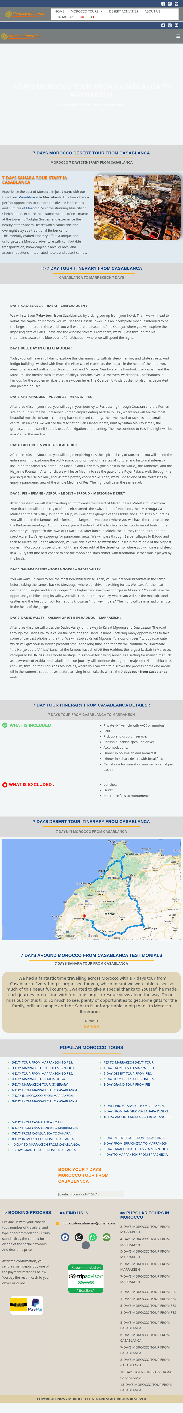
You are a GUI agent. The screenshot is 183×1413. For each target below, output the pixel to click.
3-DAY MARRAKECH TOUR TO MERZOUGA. (43, 1068)
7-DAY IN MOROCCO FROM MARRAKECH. (43, 1095)
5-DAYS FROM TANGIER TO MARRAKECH (134, 1105)
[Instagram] (170, 4)
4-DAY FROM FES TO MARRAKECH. (129, 1068)
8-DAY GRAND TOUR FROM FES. (128, 1084)
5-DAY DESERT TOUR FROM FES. (128, 1073)
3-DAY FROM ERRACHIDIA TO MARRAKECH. (136, 1143)
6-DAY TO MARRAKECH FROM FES (129, 1078)
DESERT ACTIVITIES (123, 11)
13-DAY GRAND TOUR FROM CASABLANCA (44, 1149)
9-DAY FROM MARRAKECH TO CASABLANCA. (45, 1101)
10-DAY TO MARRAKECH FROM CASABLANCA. (46, 1144)
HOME (59, 11)
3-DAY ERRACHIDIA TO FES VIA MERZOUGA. (136, 1149)
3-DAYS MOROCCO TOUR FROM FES (148, 1291)
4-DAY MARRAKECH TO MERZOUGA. (39, 1078)
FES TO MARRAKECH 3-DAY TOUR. (129, 1062)
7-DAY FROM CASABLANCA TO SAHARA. (41, 1133)
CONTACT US (64, 17)
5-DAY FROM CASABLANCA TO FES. (38, 1122)
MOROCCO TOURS (84, 11)
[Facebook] (163, 4)
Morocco (33, 208)
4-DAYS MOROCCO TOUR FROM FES (148, 1298)
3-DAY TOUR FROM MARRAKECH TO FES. (42, 1062)
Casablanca (28, 197)
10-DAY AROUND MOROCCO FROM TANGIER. (137, 1116)
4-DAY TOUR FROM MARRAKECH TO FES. (42, 1073)
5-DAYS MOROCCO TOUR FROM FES (148, 1305)
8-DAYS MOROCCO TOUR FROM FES (148, 1312)
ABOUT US (152, 11)
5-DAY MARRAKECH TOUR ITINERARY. (40, 1084)
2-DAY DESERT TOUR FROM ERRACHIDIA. (134, 1137)
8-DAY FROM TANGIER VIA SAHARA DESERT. (136, 1111)
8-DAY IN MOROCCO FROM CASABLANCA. (43, 1139)
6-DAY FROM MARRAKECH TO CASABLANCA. (45, 1090)
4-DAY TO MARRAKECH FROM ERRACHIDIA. (136, 1154)
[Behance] (177, 4)
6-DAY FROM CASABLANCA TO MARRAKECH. (45, 1127)
